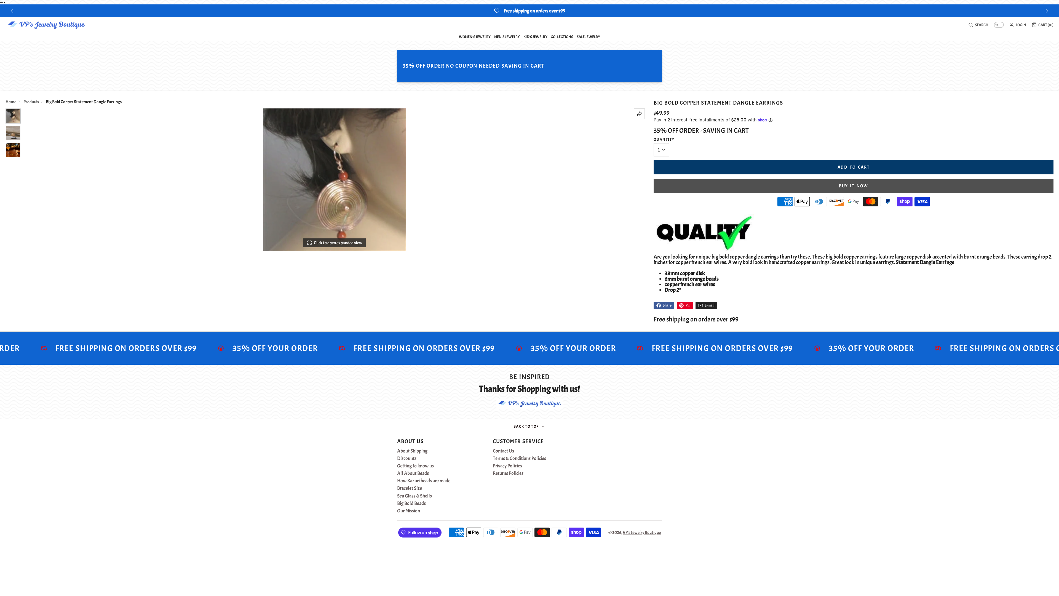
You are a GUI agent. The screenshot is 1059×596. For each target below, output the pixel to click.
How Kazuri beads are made (423, 480)
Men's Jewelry (507, 36)
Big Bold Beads (411, 503)
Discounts (406, 458)
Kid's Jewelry (535, 36)
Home (11, 102)
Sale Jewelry (588, 36)
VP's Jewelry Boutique (642, 532)
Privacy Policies (507, 466)
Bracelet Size (409, 488)
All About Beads (413, 473)
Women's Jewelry (475, 36)
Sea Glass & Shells (414, 496)
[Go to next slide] (1047, 11)
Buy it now (853, 186)
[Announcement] (529, 10)
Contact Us (503, 451)
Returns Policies (508, 473)
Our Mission (408, 511)
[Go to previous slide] (12, 11)
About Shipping (412, 451)
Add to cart (854, 167)
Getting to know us (415, 466)
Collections (562, 36)
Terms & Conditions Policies (519, 458)
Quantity (664, 139)
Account (1017, 24)
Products (31, 102)
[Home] (46, 25)
